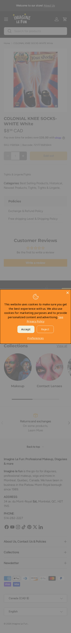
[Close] (67, 293)
